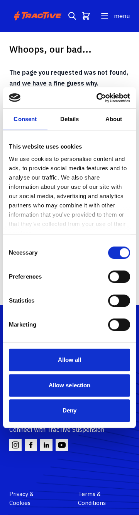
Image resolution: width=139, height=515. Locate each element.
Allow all (69, 359)
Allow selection (70, 385)
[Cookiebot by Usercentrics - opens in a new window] (98, 98)
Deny (69, 410)
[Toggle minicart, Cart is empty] (86, 16)
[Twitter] (46, 445)
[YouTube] (62, 445)
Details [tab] (69, 119)
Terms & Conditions (92, 498)
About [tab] (113, 119)
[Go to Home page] (38, 16)
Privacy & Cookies (21, 498)
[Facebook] (31, 445)
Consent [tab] (25, 119)
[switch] (119, 276)
